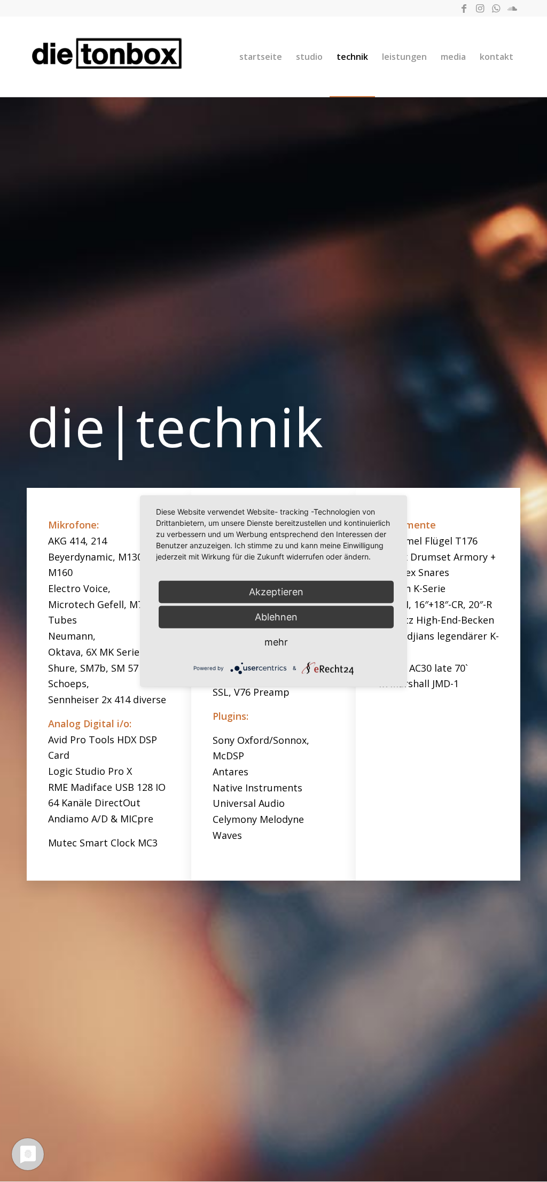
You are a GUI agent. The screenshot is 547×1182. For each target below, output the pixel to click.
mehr (276, 642)
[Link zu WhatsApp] (496, 8)
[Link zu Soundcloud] (512, 8)
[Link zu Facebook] (464, 8)
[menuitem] (260, 57)
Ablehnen (276, 617)
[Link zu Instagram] (480, 8)
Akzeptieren (276, 591)
